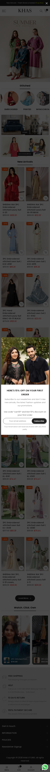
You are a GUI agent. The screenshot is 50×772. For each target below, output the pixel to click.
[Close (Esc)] (46, 3)
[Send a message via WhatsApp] (45, 767)
